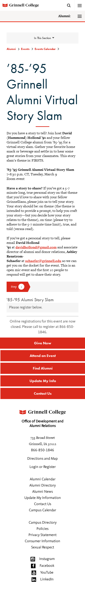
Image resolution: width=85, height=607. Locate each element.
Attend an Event (43, 355)
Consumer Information (42, 541)
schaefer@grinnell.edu (43, 260)
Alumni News (42, 492)
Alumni (11, 49)
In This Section (42, 38)
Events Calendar (45, 49)
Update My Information (42, 498)
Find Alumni (43, 368)
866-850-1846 (42, 450)
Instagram (47, 559)
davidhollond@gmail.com (36, 247)
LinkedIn (47, 579)
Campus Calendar (42, 510)
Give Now (42, 343)
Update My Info (43, 380)
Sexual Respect (42, 547)
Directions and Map (42, 459)
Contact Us (43, 393)
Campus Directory (43, 522)
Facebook (47, 566)
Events (25, 49)
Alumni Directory (42, 485)
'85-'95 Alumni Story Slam (30, 299)
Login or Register (43, 467)
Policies (42, 529)
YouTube (46, 572)
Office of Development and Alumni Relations (42, 423)
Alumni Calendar (42, 479)
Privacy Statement (42, 535)
